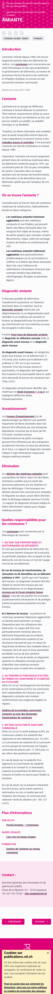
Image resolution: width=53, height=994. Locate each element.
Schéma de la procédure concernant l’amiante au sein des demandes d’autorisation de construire (21, 714)
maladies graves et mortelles (18, 142)
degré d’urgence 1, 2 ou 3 (30, 391)
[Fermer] (48, 953)
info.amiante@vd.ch (36, 893)
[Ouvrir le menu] (3, 18)
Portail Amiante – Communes (22, 824)
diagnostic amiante (12, 309)
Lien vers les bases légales (21, 836)
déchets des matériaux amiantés (24, 473)
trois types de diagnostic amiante (29, 334)
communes (21, 64)
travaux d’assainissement (21, 416)
